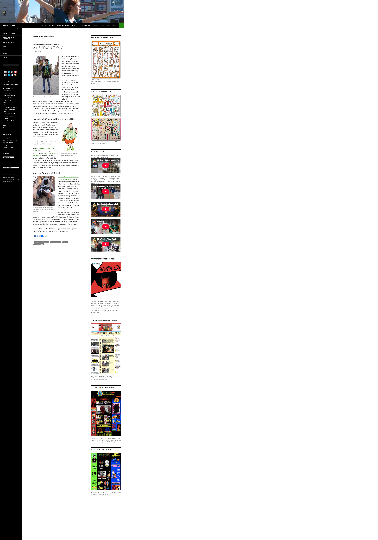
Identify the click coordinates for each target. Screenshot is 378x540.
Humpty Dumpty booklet (10, 107)
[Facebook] (35, 236)
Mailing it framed (7, 145)
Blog (49, 44)
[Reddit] (40, 236)
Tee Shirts (6, 118)
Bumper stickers (8, 116)
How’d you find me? (8, 142)
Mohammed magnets (9, 113)
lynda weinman (56, 242)
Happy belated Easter (8, 147)
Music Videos (7, 93)
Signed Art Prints (8, 105)
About (108, 25)
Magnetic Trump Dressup (47, 25)
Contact (115, 25)
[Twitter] (37, 236)
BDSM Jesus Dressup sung (10, 140)
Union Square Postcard (10, 120)
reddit (65, 242)
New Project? (6, 138)
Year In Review (8, 100)
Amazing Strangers (84, 25)
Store (96, 25)
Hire (102, 25)
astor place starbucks (42, 242)
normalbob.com (9, 26)
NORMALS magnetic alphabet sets (66, 25)
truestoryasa (39, 244)
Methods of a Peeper (9, 95)
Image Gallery (7, 90)
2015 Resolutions (48, 48)
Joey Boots (55, 44)
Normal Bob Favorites (9, 97)
